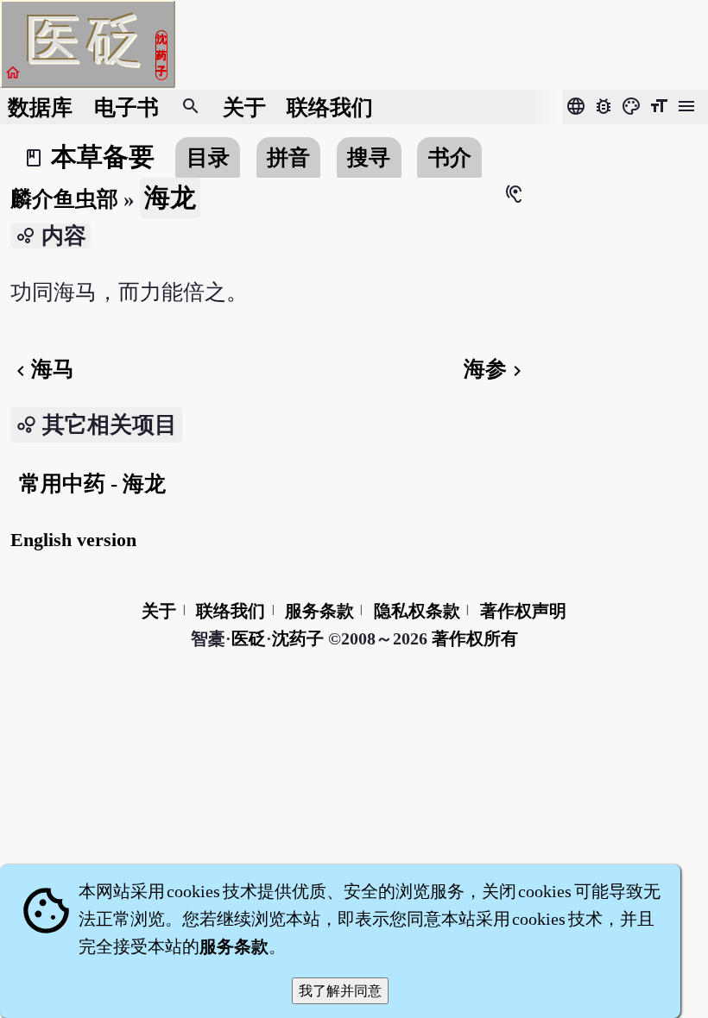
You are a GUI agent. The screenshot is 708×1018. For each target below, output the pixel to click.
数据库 (40, 107)
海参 (496, 368)
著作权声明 (523, 610)
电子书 (126, 107)
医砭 (248, 638)
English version (73, 539)
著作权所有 (475, 638)
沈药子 (298, 638)
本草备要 (103, 157)
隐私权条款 (417, 610)
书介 (449, 157)
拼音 (288, 157)
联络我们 (330, 107)
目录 (208, 157)
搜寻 (368, 157)
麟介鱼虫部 (64, 199)
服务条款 (319, 610)
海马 (42, 368)
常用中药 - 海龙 (92, 483)
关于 (244, 107)
